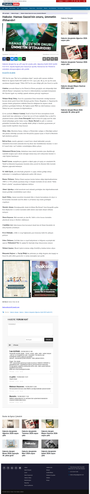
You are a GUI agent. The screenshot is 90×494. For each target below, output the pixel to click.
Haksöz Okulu (32, 8)
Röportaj (45, 8)
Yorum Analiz (60, 8)
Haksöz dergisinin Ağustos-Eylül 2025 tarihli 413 (38, 312)
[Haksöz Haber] (11, 4)
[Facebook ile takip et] (72, 1)
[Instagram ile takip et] (79, 1)
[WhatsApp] (20, 59)
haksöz (21, 312)
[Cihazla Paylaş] (24, 59)
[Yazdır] (44, 59)
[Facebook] (4, 59)
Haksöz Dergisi (68, 8)
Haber (6, 8)
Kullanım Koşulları (50, 475)
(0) (18, 371)
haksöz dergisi (14, 312)
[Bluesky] (12, 59)
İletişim (48, 470)
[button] (48, 59)
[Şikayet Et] (50, 372)
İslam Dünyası (12, 8)
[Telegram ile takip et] (20, 468)
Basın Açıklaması (52, 8)
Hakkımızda (49, 467)
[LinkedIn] (16, 59)
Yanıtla (12, 371)
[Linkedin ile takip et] (77, 1)
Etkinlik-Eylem (39, 8)
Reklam (48, 477)
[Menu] (87, 8)
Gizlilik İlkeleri (49, 472)
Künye (47, 480)
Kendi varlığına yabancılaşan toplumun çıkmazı (15, 1)
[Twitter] (8, 59)
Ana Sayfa (6, 13)
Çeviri (18, 8)
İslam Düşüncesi (24, 8)
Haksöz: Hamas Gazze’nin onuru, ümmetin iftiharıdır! (33, 13)
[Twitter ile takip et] (74, 1)
